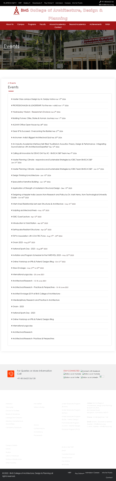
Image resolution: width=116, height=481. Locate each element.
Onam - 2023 (18, 306)
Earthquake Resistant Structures (26, 229)
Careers (68, 3)
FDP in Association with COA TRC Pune (29, 236)
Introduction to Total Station (24, 223)
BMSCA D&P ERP (68, 447)
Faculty (43, 24)
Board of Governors (13, 414)
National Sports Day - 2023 (23, 248)
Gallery (26, 3)
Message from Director (14, 418)
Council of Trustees (12, 411)
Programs (32, 24)
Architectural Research (22, 281)
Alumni (36, 425)
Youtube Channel (68, 454)
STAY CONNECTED (72, 371)
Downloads (37, 3)
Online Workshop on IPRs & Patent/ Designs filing (33, 261)
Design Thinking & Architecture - (32, 175)
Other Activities (39, 407)
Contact (58, 27)
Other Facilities (11, 463)
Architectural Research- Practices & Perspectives (33, 338)
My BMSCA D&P (9, 3)
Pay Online (48, 3)
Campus (20, 24)
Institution (9, 404)
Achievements (96, 24)
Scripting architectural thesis (24, 210)
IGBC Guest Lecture (21, 216)
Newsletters (38, 404)
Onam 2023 (17, 242)
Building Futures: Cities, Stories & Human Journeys (39, 118)
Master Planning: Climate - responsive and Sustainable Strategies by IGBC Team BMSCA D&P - (58, 169)
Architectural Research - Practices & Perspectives (33, 287)
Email (64, 451)
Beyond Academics (77, 24)
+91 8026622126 (107, 2)
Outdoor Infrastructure (14, 459)
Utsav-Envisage (19, 268)
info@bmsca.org (107, 5)
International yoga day (22, 274)
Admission (59, 3)
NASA (107, 24)
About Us (9, 24)
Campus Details (11, 445)
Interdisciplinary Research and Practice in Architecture (35, 300)
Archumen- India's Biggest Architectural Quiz (37, 137)
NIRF (20, 3)
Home (6, 52)
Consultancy (38, 432)
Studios (8, 452)
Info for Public (77, 3)
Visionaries (9, 407)
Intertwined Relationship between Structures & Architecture (37, 204)
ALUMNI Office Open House (30, 124)
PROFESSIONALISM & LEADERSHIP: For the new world (41, 105)
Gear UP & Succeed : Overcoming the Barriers (38, 131)
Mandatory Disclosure (13, 427)
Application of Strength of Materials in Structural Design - (42, 188)
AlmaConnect (67, 458)
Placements (38, 435)
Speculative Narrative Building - (31, 182)
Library (8, 449)
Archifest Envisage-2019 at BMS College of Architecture (36, 293)
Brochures (65, 464)
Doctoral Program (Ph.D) (71, 429)
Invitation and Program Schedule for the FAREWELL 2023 (36, 255)
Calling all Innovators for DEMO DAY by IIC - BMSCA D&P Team (44, 153)
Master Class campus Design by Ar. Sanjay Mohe (39, 99)
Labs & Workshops (12, 456)
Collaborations (39, 428)
